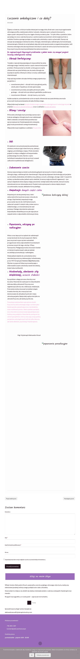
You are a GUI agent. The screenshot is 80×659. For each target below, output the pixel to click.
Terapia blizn (37, 128)
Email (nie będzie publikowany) (13, 545)
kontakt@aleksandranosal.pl (16, 629)
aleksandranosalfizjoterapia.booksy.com (18, 612)
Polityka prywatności (11, 620)
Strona (6, 552)
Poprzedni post (11, 498)
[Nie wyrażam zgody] (78, 653)
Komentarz (7, 512)
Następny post (69, 498)
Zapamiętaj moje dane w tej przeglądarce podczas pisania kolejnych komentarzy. (25, 559)
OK (32, 655)
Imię (6, 537)
